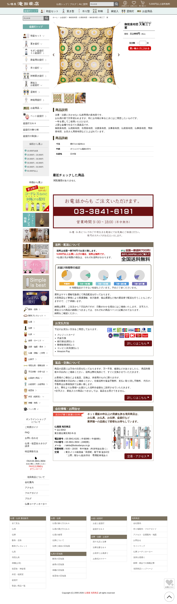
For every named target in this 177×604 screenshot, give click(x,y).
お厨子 (31, 359)
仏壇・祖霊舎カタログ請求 (36, 444)
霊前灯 (130, 11)
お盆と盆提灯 (98, 523)
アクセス (29, 487)
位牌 (30, 328)
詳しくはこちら (137, 343)
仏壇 (30, 322)
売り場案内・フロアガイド (145, 529)
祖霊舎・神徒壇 (18, 569)
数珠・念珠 (33, 309)
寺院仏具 (16, 557)
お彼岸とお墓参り (100, 553)
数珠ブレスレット (19, 546)
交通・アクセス (137, 456)
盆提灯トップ (30, 11)
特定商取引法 (31, 451)
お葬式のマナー (99, 559)
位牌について (58, 540)
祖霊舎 (31, 390)
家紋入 (115, 11)
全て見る (16, 523)
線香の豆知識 (58, 564)
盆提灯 (15, 580)
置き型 (70, 11)
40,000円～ (35, 167)
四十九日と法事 (99, 542)
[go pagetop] (169, 597)
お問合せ (137, 540)
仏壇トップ (61, 4)
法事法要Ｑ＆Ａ (99, 547)
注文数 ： (134, 43)
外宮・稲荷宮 (18, 574)
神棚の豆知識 (58, 570)
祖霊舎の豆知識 (59, 576)
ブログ (73, 4)
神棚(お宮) (16, 563)
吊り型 (86, 11)
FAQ (27, 432)
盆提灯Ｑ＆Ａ (98, 529)
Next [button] (117, 54)
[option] (86, 54)
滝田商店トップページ (143, 569)
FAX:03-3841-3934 (36, 465)
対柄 (100, 11)
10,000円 (32, 151)
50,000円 (32, 171)
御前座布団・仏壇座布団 (78, 17)
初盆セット (52, 11)
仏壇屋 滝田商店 (91, 593)
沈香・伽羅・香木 (35, 347)
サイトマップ (139, 546)
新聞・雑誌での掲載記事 (144, 563)
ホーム (55, 17)
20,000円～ (35, 159)
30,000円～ (35, 163)
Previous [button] (55, 54)
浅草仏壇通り (139, 557)
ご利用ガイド (31, 427)
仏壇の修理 (57, 535)
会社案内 (29, 482)
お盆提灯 (63, 17)
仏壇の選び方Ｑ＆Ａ (61, 529)
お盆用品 (147, 11)
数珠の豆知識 (58, 559)
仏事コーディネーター (36, 504)
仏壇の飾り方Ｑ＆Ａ (61, 523)
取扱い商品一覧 (18, 586)
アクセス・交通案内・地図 (145, 535)
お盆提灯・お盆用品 (36, 384)
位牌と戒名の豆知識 (61, 546)
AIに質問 (83, 4)
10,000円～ (35, 155)
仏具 (14, 552)
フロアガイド (31, 493)
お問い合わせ (31, 438)
